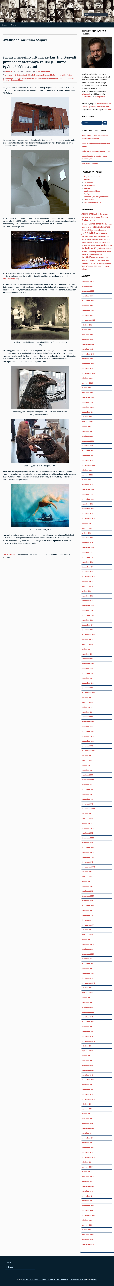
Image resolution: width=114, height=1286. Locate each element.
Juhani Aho (103, 230)
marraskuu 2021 (88, 519)
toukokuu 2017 (88, 780)
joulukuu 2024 (87, 368)
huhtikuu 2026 (87, 296)
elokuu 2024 (86, 388)
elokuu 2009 (86, 1230)
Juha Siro (8, 72)
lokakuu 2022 (87, 470)
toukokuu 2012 (88, 1070)
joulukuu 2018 (87, 688)
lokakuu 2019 (87, 639)
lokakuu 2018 (87, 698)
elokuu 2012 (86, 1056)
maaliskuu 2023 (88, 451)
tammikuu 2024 (88, 412)
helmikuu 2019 (87, 678)
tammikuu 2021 (88, 567)
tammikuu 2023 (88, 456)
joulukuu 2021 (87, 514)
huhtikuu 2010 (87, 1191)
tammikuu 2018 (88, 741)
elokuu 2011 (86, 1114)
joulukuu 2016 (87, 804)
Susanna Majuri (17, 80)
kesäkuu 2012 (87, 1065)
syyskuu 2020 (87, 586)
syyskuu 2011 (87, 1109)
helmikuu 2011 (87, 1143)
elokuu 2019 (86, 649)
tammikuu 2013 (88, 1031)
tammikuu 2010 (88, 1206)
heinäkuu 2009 (87, 1235)
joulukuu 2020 (87, 572)
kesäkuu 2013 (87, 1007)
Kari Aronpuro (101, 233)
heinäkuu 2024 (87, 393)
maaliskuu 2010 (88, 1196)
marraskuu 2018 (88, 693)
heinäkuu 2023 (87, 431)
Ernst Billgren (86, 227)
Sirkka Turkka (103, 257)
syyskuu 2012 (87, 1051)
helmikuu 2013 (87, 1027)
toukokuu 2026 (88, 291)
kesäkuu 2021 (87, 543)
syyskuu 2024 (87, 383)
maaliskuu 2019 (88, 673)
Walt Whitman (87, 266)
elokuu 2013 (86, 998)
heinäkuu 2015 (87, 886)
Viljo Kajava (107, 263)
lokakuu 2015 (87, 872)
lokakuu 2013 (87, 988)
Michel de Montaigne (94, 242)
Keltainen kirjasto (88, 236)
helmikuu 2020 (87, 620)
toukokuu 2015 (88, 896)
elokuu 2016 (86, 823)
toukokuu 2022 (88, 489)
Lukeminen (88, 183)
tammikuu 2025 (88, 364)
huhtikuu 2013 (87, 1017)
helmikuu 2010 (87, 1201)
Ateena (105, 217)
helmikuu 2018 (87, 736)
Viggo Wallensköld (98, 263)
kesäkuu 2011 (87, 1123)
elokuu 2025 (86, 330)
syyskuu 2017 (87, 760)
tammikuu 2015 (88, 915)
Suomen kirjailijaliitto (89, 260)
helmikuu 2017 (87, 794)
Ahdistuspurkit (103, 107)
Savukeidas (94, 257)
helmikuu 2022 (87, 504)
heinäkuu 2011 (87, 1119)
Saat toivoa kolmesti (96, 254)
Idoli (89, 230)
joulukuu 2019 (87, 630)
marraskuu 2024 (88, 373)
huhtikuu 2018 (87, 727)
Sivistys (87, 194)
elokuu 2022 (86, 480)
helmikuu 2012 (87, 1085)
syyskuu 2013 (87, 993)
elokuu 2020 (86, 591)
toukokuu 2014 (88, 954)
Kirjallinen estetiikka (92, 202)
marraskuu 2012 (88, 1041)
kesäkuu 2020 (87, 601)
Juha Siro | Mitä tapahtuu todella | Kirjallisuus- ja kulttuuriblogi (45, 1279)
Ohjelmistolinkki (10, 279)
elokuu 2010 (86, 1172)
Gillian (94, 1279)
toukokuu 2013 (88, 1012)
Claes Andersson (96, 221)
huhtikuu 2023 (87, 446)
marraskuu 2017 (88, 751)
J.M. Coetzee (95, 230)
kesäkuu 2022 (87, 485)
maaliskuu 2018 (88, 731)
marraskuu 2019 (88, 635)
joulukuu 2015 (87, 862)
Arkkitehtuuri (10, 75)
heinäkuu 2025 (87, 335)
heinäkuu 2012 (87, 1061)
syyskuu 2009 (87, 1225)
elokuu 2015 (86, 881)
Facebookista (86, 97)
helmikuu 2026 (87, 306)
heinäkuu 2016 (87, 828)
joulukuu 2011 (87, 1094)
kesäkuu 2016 (87, 833)
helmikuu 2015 (87, 910)
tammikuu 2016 (88, 857)
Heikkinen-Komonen (13, 78)
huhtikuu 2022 (87, 494)
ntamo (109, 245)
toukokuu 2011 (88, 1128)
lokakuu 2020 (87, 581)
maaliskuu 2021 (88, 557)
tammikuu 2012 (88, 1090)
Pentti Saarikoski (106, 249)
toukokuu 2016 (88, 838)
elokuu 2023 (86, 427)
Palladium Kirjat (91, 248)
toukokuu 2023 (88, 441)
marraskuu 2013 (88, 983)
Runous (87, 180)
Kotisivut (13, 25)
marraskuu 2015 (88, 867)
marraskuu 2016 (88, 809)
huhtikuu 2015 (87, 901)
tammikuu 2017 (88, 799)
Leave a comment (43, 72)
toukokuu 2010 (88, 1186)
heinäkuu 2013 (87, 1002)
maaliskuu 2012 (88, 1080)
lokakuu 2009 (87, 1220)
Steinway (6, 80)
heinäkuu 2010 (87, 1177)
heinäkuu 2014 (87, 944)
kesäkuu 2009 (87, 1239)
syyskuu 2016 (87, 819)
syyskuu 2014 (87, 935)
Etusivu (4, 25)
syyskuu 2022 (87, 475)
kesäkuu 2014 (87, 949)
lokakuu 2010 (87, 1162)
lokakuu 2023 (87, 417)
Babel (85, 220)
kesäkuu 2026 (87, 286)
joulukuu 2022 (87, 460)
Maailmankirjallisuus (92, 191)
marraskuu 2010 (88, 1157)
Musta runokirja (98, 245)
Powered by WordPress (78, 1279)
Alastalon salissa (87, 217)
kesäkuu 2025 (87, 339)
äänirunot (107, 109)
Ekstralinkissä (9, 554)
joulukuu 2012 (87, 1036)
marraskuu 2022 (88, 465)
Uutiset (69, 75)
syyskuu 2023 (87, 422)
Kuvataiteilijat (89, 200)
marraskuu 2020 (88, 577)
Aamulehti (87, 213)
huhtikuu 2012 (87, 1075)
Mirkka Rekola (85, 245)
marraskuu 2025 (88, 320)
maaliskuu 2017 (88, 790)
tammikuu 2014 (88, 973)
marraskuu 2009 (88, 1215)
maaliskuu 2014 (88, 964)
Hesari (83, 230)
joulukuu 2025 (87, 315)
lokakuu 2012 (87, 1046)
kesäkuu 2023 (87, 436)
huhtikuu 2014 (87, 959)
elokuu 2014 (86, 939)
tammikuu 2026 (88, 310)
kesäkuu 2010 (87, 1181)
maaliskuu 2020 (88, 615)
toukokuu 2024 (88, 397)
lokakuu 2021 (87, 523)
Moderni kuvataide (58, 75)
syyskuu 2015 (87, 877)
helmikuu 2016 (87, 852)
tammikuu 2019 (88, 683)
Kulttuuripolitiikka (24, 75)
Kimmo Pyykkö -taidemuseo (46, 78)
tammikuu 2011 (88, 1148)
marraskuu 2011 (88, 1099)
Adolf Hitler (97, 214)
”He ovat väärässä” (90, 164)
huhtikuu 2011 (87, 1133)
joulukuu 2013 (87, 978)
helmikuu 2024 (87, 407)
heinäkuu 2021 (87, 538)
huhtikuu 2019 (87, 668)
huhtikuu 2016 (87, 843)
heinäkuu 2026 (87, 281)
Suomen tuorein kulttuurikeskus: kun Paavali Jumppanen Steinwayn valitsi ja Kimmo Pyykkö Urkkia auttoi (39, 62)
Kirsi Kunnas (85, 239)
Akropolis (106, 214)
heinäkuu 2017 (87, 770)
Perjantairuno (89, 185)
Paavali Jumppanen (66, 78)
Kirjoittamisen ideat (92, 177)
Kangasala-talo (28, 78)
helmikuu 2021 (87, 562)
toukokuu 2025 (88, 344)
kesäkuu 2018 (87, 717)
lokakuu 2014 (87, 930)
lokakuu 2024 (87, 378)
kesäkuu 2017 (87, 775)
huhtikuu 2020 (87, 610)
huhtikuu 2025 (87, 349)
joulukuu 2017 (87, 746)
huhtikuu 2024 (87, 402)
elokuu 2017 (86, 765)
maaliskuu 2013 (88, 1022)
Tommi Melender (104, 260)
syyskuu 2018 (87, 702)
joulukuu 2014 (87, 920)
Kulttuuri (87, 188)
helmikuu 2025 (87, 359)
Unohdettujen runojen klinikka (96, 197)
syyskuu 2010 (87, 1167)
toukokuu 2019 (88, 664)
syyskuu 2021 (87, 528)
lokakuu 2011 (87, 1104)
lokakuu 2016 (87, 814)
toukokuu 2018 (88, 722)
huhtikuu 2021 (87, 552)
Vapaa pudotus (86, 263)
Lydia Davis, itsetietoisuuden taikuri (96, 151)
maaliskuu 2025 (88, 354)
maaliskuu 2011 (88, 1138)
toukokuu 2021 (88, 548)
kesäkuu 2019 (87, 659)
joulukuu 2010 (87, 1152)
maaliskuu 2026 (88, 301)
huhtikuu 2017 (87, 785)
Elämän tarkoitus (96, 224)
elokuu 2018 (86, 707)
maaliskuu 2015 (88, 906)
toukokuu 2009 (88, 1244)
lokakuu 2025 (87, 325)
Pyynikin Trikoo (87, 251)
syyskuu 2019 (87, 644)
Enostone (108, 224)
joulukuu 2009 (87, 1210)
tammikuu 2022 (88, 509)
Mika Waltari (106, 242)
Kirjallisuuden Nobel (102, 236)
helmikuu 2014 (87, 969)
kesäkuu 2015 (87, 891)
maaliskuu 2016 (88, 848)
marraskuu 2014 (88, 925)
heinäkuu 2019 (87, 654)
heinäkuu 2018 (87, 712)
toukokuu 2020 (88, 606)
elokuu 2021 (86, 533)
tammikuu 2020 (88, 625)
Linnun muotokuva (96, 239)
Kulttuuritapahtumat (40, 75)
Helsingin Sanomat (101, 227)
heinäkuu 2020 (87, 596)
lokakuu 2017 (87, 756)
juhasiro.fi (85, 94)
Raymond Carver (100, 252)
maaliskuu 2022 (88, 499)
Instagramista (101, 97)
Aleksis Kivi (97, 217)
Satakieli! (86, 257)
